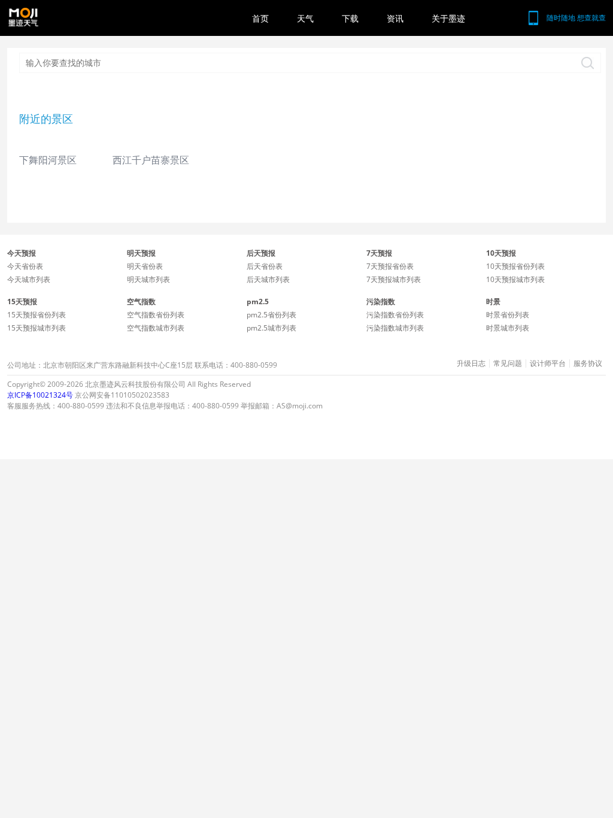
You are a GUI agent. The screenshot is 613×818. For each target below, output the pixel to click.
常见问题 (507, 363)
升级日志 (471, 363)
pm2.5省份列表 (271, 315)
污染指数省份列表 (395, 315)
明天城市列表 (148, 279)
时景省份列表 (507, 315)
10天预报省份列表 (515, 266)
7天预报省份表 (390, 266)
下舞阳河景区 (48, 159)
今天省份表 (25, 266)
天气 (305, 18)
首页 (260, 18)
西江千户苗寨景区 (151, 159)
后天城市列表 (268, 279)
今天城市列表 (28, 279)
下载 (350, 18)
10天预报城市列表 (515, 279)
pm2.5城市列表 (271, 328)
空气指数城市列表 (155, 328)
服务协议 (587, 363)
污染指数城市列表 (395, 328)
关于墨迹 (448, 18)
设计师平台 (548, 363)
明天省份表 (145, 266)
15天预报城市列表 (36, 328)
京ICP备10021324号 (40, 395)
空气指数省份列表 (155, 315)
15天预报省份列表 (36, 315)
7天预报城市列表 (393, 279)
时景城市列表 (507, 328)
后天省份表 (265, 266)
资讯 (395, 18)
